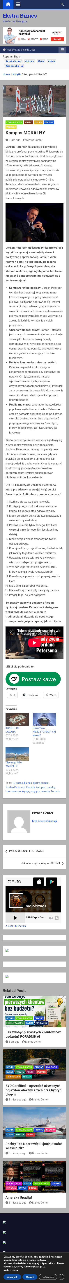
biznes (28, 782)
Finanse (39, 1018)
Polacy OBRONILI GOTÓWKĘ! (26, 851)
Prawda (49, 122)
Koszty (20, 1072)
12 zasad (17, 782)
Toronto (55, 791)
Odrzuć (30, 1276)
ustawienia (11, 1270)
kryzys (25, 791)
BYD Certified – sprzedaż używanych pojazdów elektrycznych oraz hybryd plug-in (33, 1090)
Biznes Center (34, 139)
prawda (45, 791)
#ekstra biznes (14, 61)
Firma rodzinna (15, 1023)
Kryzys (22, 1188)
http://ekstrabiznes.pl (44, 821)
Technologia (13, 1077)
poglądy (35, 791)
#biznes (29, 61)
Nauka (38, 122)
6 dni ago (14, 1041)
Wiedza (27, 1077)
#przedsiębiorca (14, 66)
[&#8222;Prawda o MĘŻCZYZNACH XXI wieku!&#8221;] (44, 719)
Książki (28, 122)
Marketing (41, 1023)
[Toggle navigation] (18, 4)
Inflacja (50, 1130)
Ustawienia (48, 1276)
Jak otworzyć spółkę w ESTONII (40, 863)
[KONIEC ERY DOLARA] (17, 719)
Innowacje (51, 1067)
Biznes (10, 1018)
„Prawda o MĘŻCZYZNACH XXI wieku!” (44, 732)
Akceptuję (12, 1276)
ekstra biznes (41, 782)
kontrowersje (13, 791)
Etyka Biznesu (14, 122)
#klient (51, 61)
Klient (29, 1023)
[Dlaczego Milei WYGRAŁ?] (17, 754)
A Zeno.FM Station (16, 926)
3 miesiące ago (17, 1099)
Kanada (30, 787)
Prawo (30, 1134)
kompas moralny (46, 787)
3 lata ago (14, 139)
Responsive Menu (62, 50)
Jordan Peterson (15, 787)
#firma (41, 61)
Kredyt (31, 1072)
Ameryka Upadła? (19, 1197)
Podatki (41, 1072)
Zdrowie (11, 127)
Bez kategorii (13, 1183)
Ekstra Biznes (20, 15)
